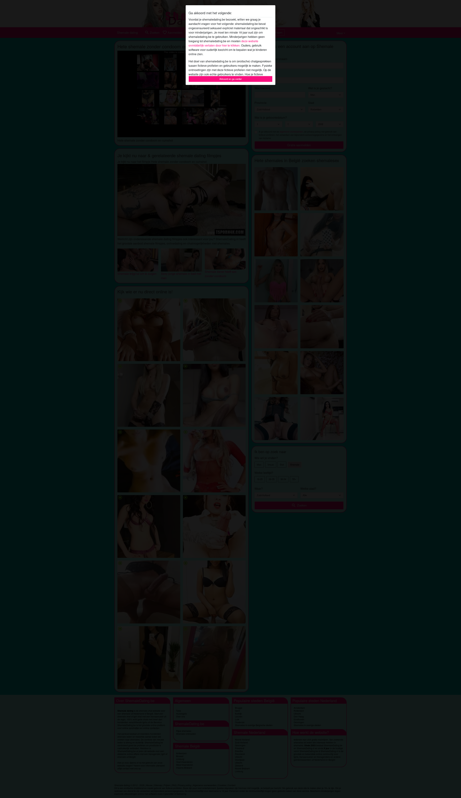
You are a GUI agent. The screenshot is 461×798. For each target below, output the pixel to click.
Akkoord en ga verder (230, 79)
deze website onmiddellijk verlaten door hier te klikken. (223, 43)
